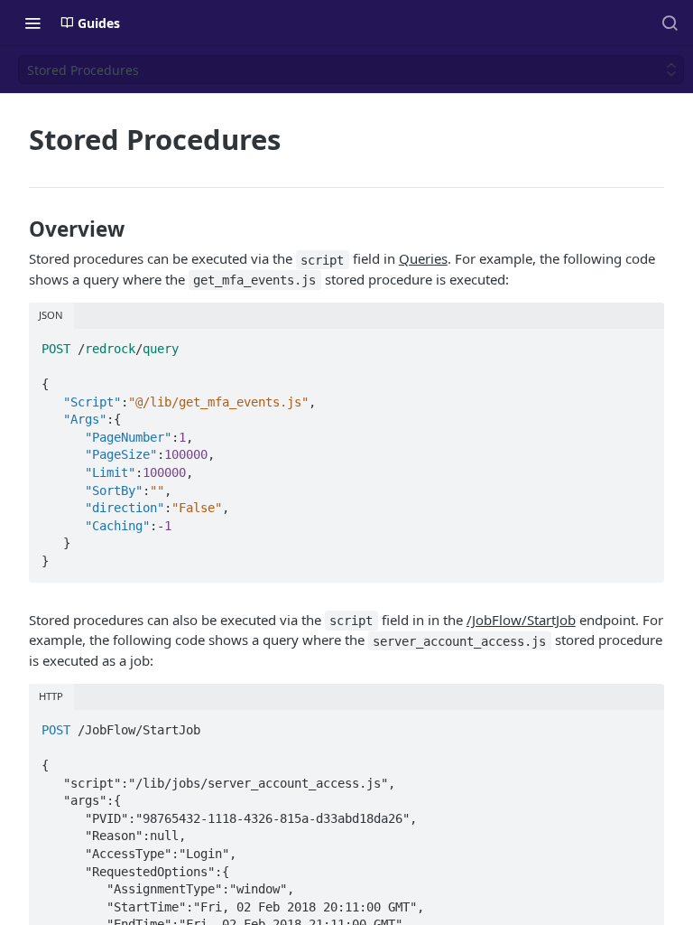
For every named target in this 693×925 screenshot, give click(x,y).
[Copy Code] (642, 343)
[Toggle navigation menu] (32, 22)
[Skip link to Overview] (18, 229)
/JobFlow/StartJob (521, 620)
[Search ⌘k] (669, 22)
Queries (423, 258)
